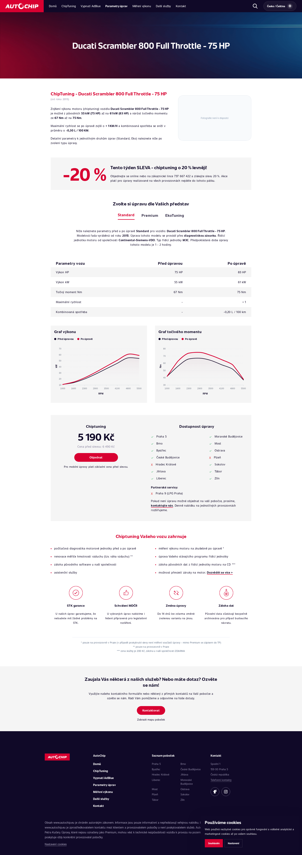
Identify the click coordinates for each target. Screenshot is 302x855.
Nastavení (233, 843)
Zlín (183, 799)
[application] (98, 370)
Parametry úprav (116, 6)
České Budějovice (191, 769)
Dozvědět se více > (220, 572)
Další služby (163, 6)
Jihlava (184, 774)
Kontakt (181, 6)
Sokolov (185, 794)
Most (155, 789)
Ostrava (185, 789)
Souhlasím (214, 843)
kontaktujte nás (162, 505)
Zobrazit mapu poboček (151, 719)
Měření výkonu (141, 6)
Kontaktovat (151, 710)
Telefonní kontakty (221, 780)
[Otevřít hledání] (255, 6)
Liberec (156, 780)
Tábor (155, 799)
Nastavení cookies (56, 844)
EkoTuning (174, 215)
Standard (126, 214)
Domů (53, 6)
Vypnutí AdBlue (90, 6)
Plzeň (155, 794)
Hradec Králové (160, 774)
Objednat (96, 457)
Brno (183, 764)
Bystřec (156, 769)
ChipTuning (69, 6)
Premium (150, 215)
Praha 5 (156, 764)
